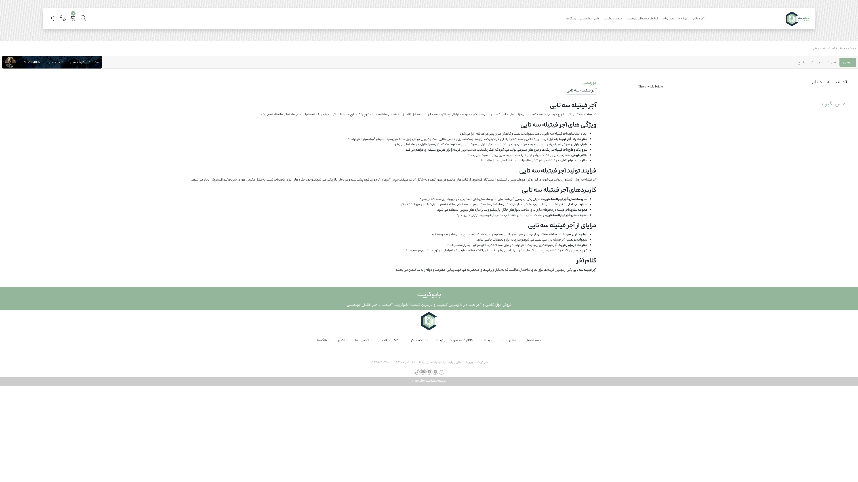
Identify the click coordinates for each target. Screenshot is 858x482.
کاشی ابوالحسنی (589, 19)
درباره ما (682, 19)
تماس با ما (668, 19)
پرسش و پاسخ (809, 62)
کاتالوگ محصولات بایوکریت (642, 19)
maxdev (419, 381)
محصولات (843, 48)
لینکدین (341, 340)
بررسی (848, 62)
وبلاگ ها (571, 19)
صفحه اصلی (533, 340)
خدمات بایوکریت (613, 19)
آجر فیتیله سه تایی (823, 48)
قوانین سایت (508, 340)
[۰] (74, 19)
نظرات (831, 62)
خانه (853, 48)
